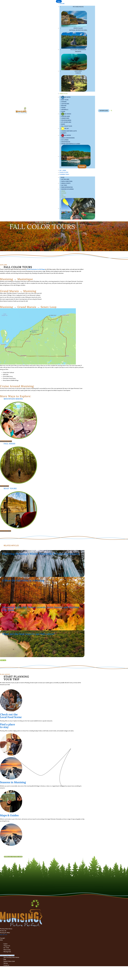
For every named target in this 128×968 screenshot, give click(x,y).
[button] (103, 110)
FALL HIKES (9, 443)
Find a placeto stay (7, 726)
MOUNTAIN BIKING (13, 399)
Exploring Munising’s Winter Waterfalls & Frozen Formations (40, 553)
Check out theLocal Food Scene (11, 716)
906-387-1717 (3, 934)
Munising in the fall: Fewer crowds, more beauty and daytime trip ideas (40, 608)
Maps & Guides (9, 815)
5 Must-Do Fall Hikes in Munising (23, 580)
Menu (58, 1)
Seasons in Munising (13, 782)
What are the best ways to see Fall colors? (28, 634)
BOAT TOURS (10, 488)
